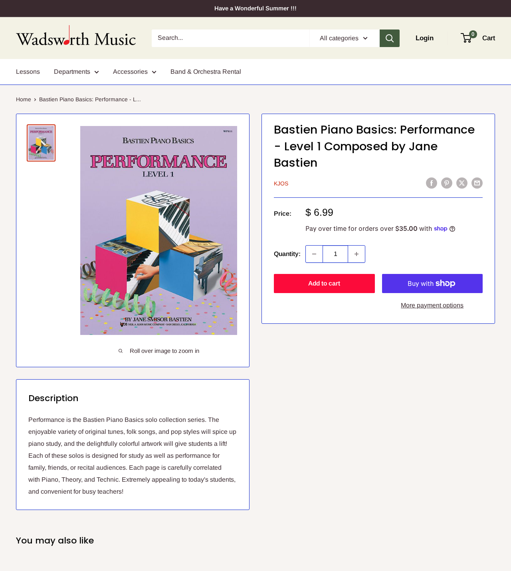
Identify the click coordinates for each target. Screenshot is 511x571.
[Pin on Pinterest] (446, 183)
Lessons (28, 71)
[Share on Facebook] (431, 183)
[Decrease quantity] (314, 254)
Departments (72, 71)
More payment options (432, 305)
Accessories (130, 71)
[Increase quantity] (356, 254)
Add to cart (324, 283)
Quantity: (287, 253)
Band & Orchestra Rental (205, 71)
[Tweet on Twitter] (461, 183)
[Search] (390, 38)
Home (23, 99)
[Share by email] (477, 183)
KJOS (281, 183)
